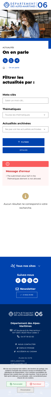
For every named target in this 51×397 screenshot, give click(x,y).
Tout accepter (17, 384)
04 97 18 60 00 (27, 336)
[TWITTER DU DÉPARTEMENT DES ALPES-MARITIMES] (24, 280)
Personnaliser (25, 390)
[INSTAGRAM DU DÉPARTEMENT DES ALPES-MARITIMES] (29, 280)
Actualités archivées (17, 123)
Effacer (23, 150)
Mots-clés (9, 94)
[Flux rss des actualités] (5, 60)
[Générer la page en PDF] (11, 60)
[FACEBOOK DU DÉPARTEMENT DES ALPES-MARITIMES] (18, 280)
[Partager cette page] (17, 60)
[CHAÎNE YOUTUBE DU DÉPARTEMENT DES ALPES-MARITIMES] (35, 280)
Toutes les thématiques (17, 115)
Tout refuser (37, 384)
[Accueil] (4, 67)
